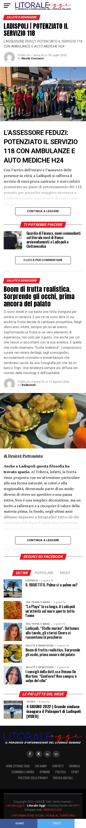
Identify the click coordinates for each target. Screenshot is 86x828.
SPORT (75, 772)
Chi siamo (41, 766)
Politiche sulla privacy (33, 778)
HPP (75, 805)
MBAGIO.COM (53, 809)
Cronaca (74, 766)
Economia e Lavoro (22, 772)
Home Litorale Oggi (18, 766)
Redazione (29, 385)
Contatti (58, 766)
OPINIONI (45, 772)
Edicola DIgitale (63, 778)
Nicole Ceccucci (33, 58)
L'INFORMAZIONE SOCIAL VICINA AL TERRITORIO (43, 815)
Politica (60, 772)
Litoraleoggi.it (15, 805)
